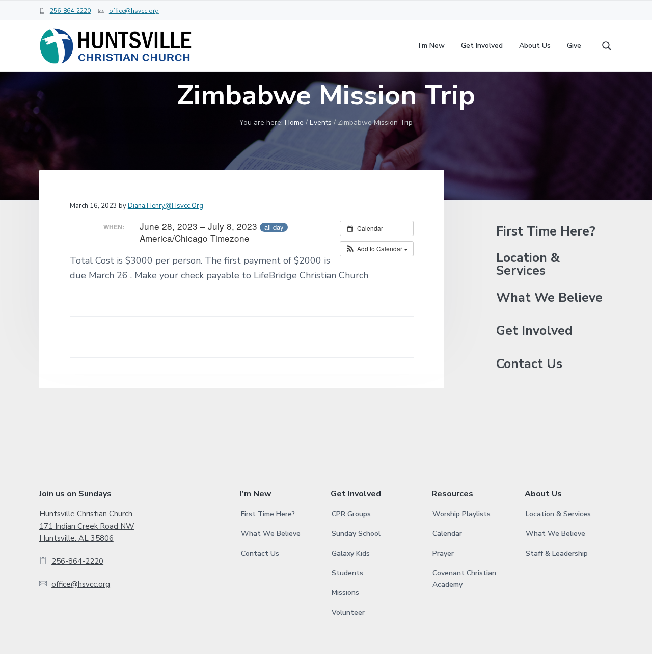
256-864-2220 (70, 11)
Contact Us (529, 364)
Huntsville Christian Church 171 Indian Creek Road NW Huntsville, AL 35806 (86, 526)
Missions (345, 592)
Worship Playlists (461, 514)
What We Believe (549, 298)
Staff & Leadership (557, 553)
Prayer (443, 553)
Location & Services (528, 264)
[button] (376, 249)
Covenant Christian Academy (464, 579)
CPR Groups (351, 514)
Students (347, 573)
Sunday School (356, 533)
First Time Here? (545, 231)
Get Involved (534, 331)
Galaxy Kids (351, 553)
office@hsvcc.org (134, 11)
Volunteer (348, 612)
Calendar (447, 533)
